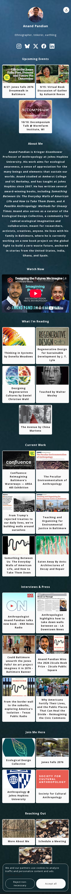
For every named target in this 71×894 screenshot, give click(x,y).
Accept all (51, 883)
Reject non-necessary (20, 883)
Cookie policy (13, 874)
